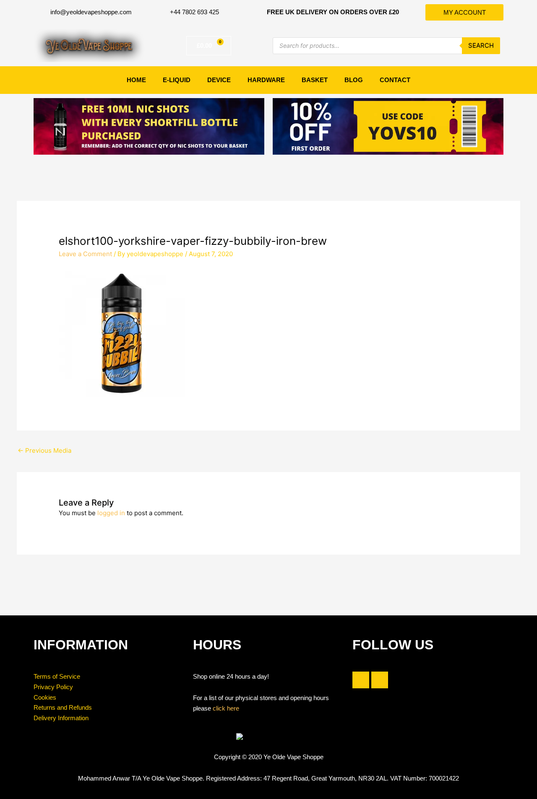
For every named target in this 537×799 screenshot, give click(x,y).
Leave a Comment (85, 254)
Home (136, 79)
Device (219, 79)
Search (481, 45)
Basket (315, 79)
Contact (395, 79)
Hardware (266, 79)
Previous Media (44, 450)
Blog (353, 79)
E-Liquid (176, 79)
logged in (111, 513)
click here (226, 708)
